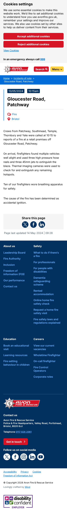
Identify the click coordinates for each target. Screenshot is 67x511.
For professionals (44, 262)
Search (39, 69)
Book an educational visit (16, 347)
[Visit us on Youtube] (40, 456)
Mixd (27, 487)
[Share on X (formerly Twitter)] (25, 224)
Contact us (10, 286)
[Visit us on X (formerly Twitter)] (6, 456)
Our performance (14, 280)
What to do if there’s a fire (46, 254)
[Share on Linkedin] (42, 224)
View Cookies (11, 50)
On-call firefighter (44, 361)
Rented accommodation (44, 292)
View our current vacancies (44, 347)
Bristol (15, 119)
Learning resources (15, 355)
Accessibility (10, 471)
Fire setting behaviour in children (16, 362)
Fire (14, 114)
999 (42, 59)
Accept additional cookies (33, 36)
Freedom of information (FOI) (14, 272)
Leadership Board (14, 252)
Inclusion (9, 264)
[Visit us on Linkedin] (32, 456)
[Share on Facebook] (33, 224)
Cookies (37, 471)
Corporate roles (43, 376)
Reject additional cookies (33, 44)
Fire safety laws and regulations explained (47, 321)
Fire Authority (11, 258)
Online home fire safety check (44, 301)
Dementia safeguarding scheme (42, 281)
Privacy (25, 471)
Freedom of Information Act (18, 475)
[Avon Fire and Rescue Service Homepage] (16, 69)
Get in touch (14, 441)
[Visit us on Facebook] (15, 456)
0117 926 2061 (24, 431)
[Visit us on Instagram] (23, 456)
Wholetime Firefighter (47, 355)
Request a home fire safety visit (46, 311)
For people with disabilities (43, 270)
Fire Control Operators (41, 369)
